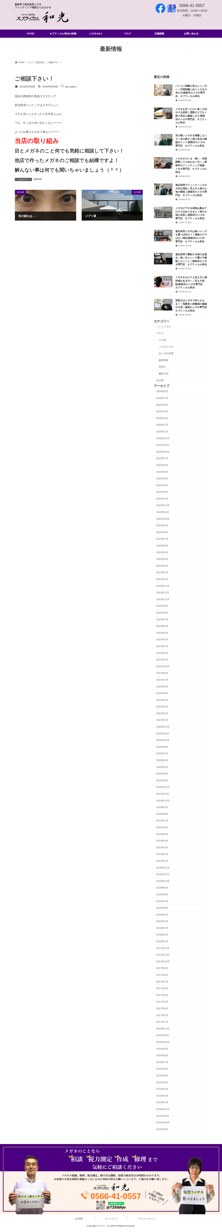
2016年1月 (162, 1102)
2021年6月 (162, 686)
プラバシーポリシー (146, 1218)
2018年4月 (162, 921)
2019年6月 (162, 827)
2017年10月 (162, 961)
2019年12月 (162, 787)
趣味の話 (163, 373)
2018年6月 (162, 908)
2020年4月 (162, 773)
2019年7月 (162, 820)
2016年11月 (162, 1035)
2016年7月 (162, 1062)
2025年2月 (162, 492)
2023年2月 (162, 653)
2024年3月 (162, 565)
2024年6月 (162, 545)
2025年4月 (162, 478)
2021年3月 (162, 706)
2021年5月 (162, 693)
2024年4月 (162, 559)
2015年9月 (162, 1129)
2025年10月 (162, 451)
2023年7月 (162, 619)
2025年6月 (162, 465)
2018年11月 (162, 874)
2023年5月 (162, 632)
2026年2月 (162, 425)
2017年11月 (162, 955)
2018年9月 (162, 887)
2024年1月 (162, 579)
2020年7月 (162, 753)
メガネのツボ (166, 346)
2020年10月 (162, 740)
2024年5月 (162, 552)
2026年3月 (162, 418)
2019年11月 (162, 793)
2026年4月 (162, 411)
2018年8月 (162, 894)
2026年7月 (162, 398)
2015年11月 (162, 1116)
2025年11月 (162, 445)
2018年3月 (162, 928)
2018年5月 (162, 914)
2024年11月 (162, 512)
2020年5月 (162, 767)
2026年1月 (162, 431)
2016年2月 (162, 1095)
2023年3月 (162, 646)
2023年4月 (162, 639)
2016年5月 (162, 1075)
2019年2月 (162, 854)
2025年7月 (162, 458)
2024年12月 (162, 505)
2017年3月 (162, 1008)
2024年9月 (162, 525)
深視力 (162, 367)
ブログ (160, 333)
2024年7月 (162, 539)
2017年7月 (162, 981)
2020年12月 (162, 727)
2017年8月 (162, 975)
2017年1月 (162, 1022)
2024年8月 (162, 532)
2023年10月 (162, 599)
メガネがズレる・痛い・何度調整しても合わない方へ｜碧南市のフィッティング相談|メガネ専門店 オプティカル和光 (191, 165)
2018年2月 (162, 934)
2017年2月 (162, 1015)
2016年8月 (162, 1055)
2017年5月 (162, 995)
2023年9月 (162, 606)
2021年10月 (162, 666)
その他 (162, 340)
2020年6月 (162, 760)
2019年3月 (162, 847)
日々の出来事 (166, 353)
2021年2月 (162, 713)
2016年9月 (162, 1048)
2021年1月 (162, 720)
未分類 (160, 380)
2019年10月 (162, 800)
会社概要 (79, 1218)
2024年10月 (162, 518)
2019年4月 (162, 841)
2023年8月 (162, 612)
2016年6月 (162, 1069)
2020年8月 (162, 746)
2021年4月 (162, 700)
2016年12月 (162, 1028)
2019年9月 (162, 807)
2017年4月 (162, 1001)
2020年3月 (162, 780)
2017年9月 (162, 968)
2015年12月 (162, 1109)
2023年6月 (162, 626)
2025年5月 (162, 472)
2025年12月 (162, 438)
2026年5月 (162, 404)
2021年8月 (162, 673)
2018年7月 (162, 901)
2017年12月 (162, 948)
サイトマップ (111, 1218)
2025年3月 (162, 485)
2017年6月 (162, 988)
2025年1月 (162, 498)
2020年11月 (162, 733)
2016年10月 (162, 1042)
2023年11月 (162, 592)
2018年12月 (162, 867)
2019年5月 (162, 834)
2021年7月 (162, 679)
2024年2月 (162, 572)
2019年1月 (162, 861)
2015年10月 (162, 1122)
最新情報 (38, 179)
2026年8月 (162, 391)
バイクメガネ (163, 326)
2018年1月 (162, 941)
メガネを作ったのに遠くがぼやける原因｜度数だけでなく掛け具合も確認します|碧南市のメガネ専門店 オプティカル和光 (191, 116)
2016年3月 (162, 1089)
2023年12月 (162, 586)
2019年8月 (162, 814)
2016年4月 (162, 1082)
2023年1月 (162, 659)
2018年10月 (162, 881)
